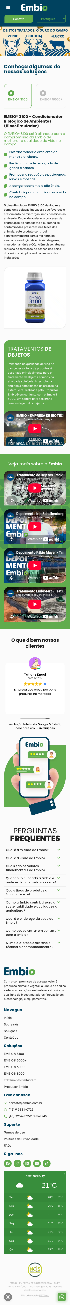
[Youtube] (37, 1163)
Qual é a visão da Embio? (26, 858)
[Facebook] (8, 1163)
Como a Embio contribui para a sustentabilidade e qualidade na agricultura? (31, 906)
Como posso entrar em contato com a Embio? (31, 932)
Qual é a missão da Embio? (27, 850)
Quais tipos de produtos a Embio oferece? (26, 892)
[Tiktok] (47, 1163)
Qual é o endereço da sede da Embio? (29, 920)
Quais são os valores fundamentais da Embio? (26, 868)
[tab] (18, 96)
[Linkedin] (27, 1163)
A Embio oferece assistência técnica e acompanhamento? (29, 945)
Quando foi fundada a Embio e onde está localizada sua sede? (31, 880)
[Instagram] (17, 1163)
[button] (8, 7)
